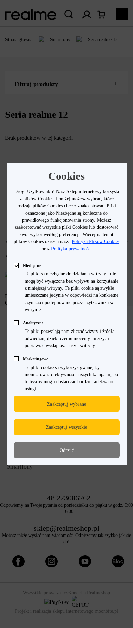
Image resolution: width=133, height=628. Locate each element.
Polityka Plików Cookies (95, 241)
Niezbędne (32, 265)
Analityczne (33, 323)
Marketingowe (35, 359)
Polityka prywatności (71, 248)
